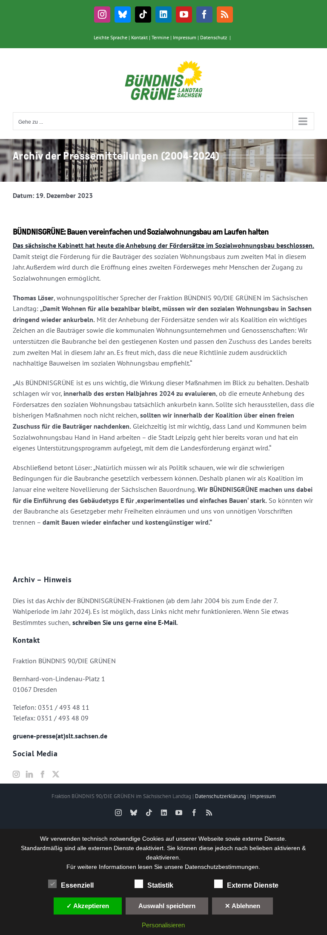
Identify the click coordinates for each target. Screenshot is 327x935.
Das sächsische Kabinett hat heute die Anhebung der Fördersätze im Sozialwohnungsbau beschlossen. (163, 245)
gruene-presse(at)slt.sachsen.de (60, 736)
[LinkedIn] (29, 774)
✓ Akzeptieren (87, 905)
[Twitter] (55, 774)
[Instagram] (16, 774)
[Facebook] (42, 774)
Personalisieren (163, 925)
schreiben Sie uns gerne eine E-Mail (124, 622)
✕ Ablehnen (242, 905)
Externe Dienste (252, 885)
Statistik (160, 885)
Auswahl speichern (166, 905)
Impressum (184, 37)
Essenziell (77, 885)
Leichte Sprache (110, 37)
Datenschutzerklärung (220, 796)
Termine (160, 37)
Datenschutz (213, 37)
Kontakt (139, 37)
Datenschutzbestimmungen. (222, 866)
